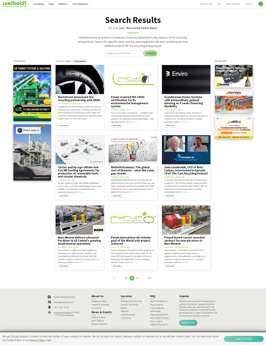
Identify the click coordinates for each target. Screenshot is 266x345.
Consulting (38, 3)
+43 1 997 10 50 (61, 307)
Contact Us (187, 322)
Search (149, 53)
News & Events (206, 3)
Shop (51, 3)
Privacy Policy (37, 340)
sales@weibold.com (63, 302)
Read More (63, 126)
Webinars (62, 3)
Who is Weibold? (233, 3)
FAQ (219, 3)
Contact (249, 3)
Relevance (80, 61)
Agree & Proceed (243, 338)
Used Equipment (80, 3)
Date (67, 61)
